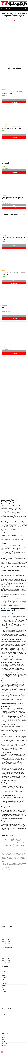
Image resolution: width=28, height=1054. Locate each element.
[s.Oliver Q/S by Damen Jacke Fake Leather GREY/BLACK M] (14, 149)
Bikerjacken (4, 928)
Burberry (3, 981)
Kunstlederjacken (5, 933)
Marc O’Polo (4, 1014)
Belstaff (3, 973)
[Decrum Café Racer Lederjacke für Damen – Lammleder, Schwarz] (14, 79)
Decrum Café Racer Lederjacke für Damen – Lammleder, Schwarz (12, 92)
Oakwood (3, 1016)
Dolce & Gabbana (5, 983)
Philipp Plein (4, 1022)
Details (14, 99)
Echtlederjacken (5, 931)
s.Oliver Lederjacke (5, 1031)
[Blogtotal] (14, 878)
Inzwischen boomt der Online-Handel (9, 598)
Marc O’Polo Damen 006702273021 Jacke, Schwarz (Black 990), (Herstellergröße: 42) (12, 127)
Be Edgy (3, 971)
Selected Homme (5, 1033)
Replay (3, 1027)
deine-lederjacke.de (14, 1049)
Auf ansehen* (14, 102)
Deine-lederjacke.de (7, 9)
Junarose (3, 1001)
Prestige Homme (5, 1025)
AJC (2, 969)
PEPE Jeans (4, 1020)
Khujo (3, 1003)
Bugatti (3, 979)
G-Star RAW (4, 991)
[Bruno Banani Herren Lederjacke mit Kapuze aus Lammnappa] (14, 260)
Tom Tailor (4, 1041)
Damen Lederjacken (7, 926)
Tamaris (3, 1037)
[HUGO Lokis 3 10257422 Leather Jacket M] (14, 330)
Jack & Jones (4, 999)
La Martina (4, 1010)
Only (2, 1018)
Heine (3, 993)
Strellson (3, 1035)
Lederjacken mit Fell (5, 937)
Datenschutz (14, 1051)
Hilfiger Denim (4, 995)
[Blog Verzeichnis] (14, 914)
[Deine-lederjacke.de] (14, 3)
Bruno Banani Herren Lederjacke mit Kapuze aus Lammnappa (13, 273)
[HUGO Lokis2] (14, 295)
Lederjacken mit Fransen (6, 939)
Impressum (19, 1051)
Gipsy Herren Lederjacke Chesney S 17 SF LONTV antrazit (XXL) (14, 238)
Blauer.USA (4, 975)
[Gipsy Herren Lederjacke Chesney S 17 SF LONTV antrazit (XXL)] (14, 225)
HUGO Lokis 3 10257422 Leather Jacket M (12, 343)
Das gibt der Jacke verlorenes (13, 755)
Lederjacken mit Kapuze (6, 941)
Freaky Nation (4, 989)
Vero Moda (4, 1045)
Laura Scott (4, 1012)
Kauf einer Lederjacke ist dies (15, 628)
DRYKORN (4, 985)
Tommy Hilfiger (4, 1043)
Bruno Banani (4, 977)
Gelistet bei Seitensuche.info (7, 869)
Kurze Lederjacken (5, 935)
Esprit (3, 987)
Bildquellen (9, 1051)
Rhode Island (4, 1029)
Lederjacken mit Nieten (6, 943)
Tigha (3, 1039)
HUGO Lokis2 (5, 307)
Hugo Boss (4, 997)
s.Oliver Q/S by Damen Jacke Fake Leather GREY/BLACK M (12, 162)
